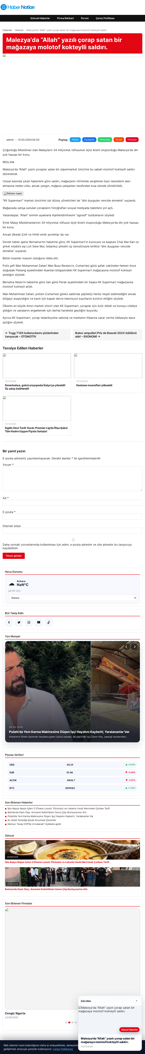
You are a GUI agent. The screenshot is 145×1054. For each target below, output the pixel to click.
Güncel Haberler (40, 18)
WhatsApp (105, 139)
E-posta (9, 512)
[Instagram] (29, 622)
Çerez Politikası (105, 18)
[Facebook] (9, 622)
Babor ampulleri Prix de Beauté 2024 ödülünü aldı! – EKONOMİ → (106, 334)
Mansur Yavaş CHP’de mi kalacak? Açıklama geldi (34, 824)
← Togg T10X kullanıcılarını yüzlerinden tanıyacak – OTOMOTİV (32, 334)
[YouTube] (39, 622)
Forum (85, 18)
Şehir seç (14, 591)
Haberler (7, 30)
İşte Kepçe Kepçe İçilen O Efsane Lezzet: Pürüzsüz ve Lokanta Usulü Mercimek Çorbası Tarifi (59, 808)
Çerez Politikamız (63, 1048)
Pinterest (132, 139)
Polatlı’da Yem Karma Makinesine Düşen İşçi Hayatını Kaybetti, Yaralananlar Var (50, 816)
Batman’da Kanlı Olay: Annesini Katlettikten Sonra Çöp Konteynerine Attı (47, 812)
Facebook (89, 139)
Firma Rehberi (65, 18)
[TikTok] (49, 622)
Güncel (19, 30)
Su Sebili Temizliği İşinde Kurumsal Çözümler (32, 820)
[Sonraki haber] (134, 647)
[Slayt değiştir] (66, 1022)
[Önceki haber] (127, 647)
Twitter (75, 139)
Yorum (8, 464)
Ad (6, 498)
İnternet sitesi (12, 526)
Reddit (119, 139)
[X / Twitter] (19, 622)
